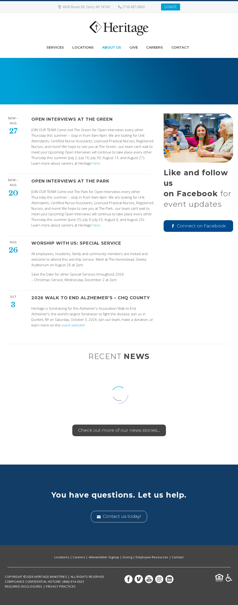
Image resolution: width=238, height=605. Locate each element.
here (96, 163)
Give (133, 47)
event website (72, 325)
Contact (180, 47)
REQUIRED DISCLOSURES (23, 586)
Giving (127, 557)
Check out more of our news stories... (119, 430)
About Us (111, 47)
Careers (154, 47)
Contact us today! (119, 516)
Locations (83, 47)
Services (55, 47)
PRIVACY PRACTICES (61, 586)
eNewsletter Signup (104, 557)
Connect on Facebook (198, 226)
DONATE (170, 7)
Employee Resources (152, 557)
